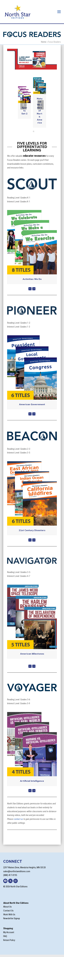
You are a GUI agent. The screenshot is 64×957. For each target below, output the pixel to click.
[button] (59, 11)
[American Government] (32, 367)
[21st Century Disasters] (32, 493)
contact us (18, 819)
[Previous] (23, 105)
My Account (8, 932)
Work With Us (9, 914)
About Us (7, 906)
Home (43, 42)
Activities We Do (32, 279)
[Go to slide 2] (33, 131)
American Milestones (32, 653)
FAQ (5, 936)
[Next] (40, 105)
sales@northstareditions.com (16, 871)
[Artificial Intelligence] (32, 744)
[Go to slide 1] (30, 131)
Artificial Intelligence (32, 781)
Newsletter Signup (11, 918)
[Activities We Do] (32, 242)
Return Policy (9, 940)
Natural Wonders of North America (39, 110)
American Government (32, 404)
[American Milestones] (32, 616)
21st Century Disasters (32, 530)
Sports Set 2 (24, 110)
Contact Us (8, 910)
